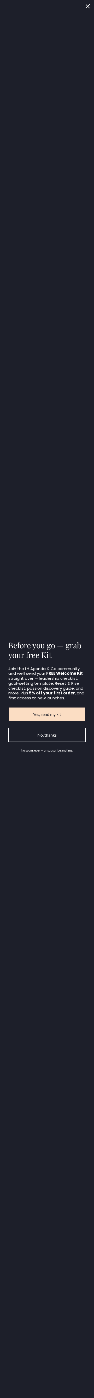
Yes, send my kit (47, 714)
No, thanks (47, 734)
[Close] (87, 6)
